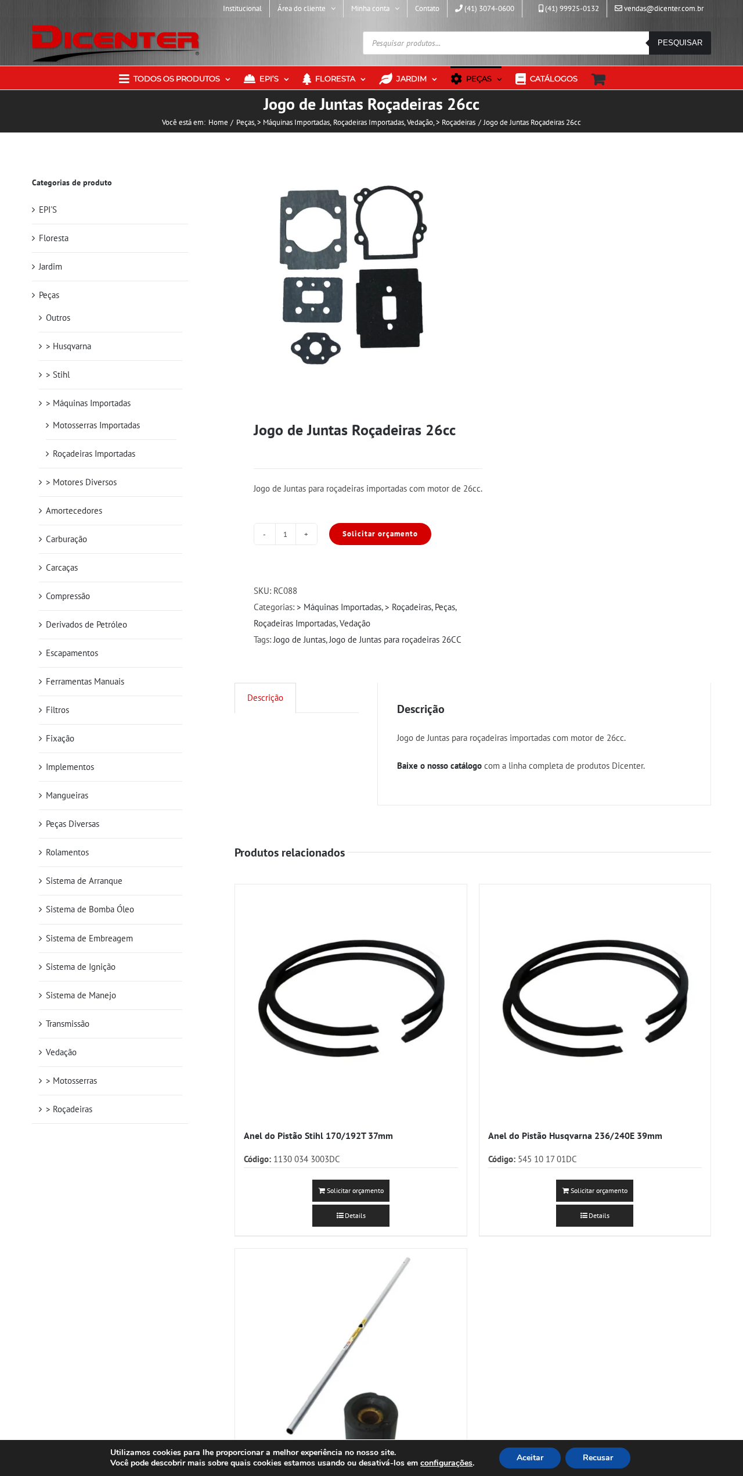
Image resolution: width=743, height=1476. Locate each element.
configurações (446, 1463)
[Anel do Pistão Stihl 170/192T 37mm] (350, 1000)
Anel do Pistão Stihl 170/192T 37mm (318, 1135)
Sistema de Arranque (84, 880)
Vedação (355, 623)
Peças (445, 606)
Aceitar (530, 1457)
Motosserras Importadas (96, 425)
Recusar (598, 1457)
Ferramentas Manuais (85, 681)
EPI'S (48, 209)
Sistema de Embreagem (89, 938)
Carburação (66, 538)
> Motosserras (71, 1080)
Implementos (70, 766)
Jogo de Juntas (299, 639)
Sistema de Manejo (81, 995)
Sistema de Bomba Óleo (90, 909)
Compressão (68, 595)
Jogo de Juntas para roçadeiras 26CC (395, 639)
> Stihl (58, 374)
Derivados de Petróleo (86, 624)
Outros (58, 317)
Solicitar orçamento (380, 534)
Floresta (53, 237)
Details (355, 1215)
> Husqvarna (68, 346)
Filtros (57, 709)
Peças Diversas (72, 823)
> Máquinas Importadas (339, 606)
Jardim (50, 266)
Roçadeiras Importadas (295, 623)
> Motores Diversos (81, 482)
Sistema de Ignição (81, 966)
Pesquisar (680, 42)
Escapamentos (72, 652)
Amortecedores (74, 510)
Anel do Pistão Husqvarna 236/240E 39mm (575, 1135)
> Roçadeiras (408, 606)
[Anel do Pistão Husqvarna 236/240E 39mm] (594, 1000)
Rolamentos (67, 852)
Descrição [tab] (265, 697)
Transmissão (67, 1023)
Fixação (60, 738)
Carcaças (62, 567)
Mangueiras (67, 795)
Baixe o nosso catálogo (439, 765)
